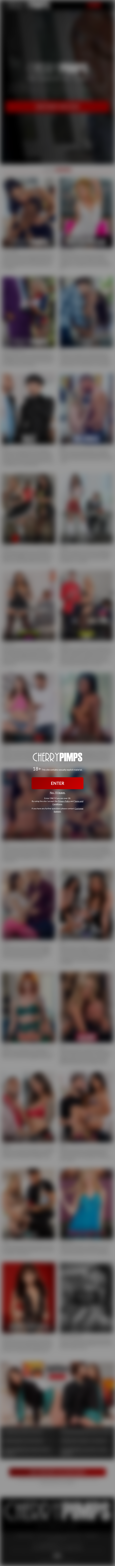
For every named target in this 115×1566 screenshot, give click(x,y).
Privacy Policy (64, 801)
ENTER (57, 783)
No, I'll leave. (57, 792)
